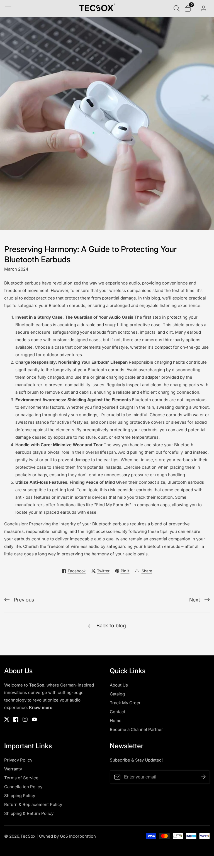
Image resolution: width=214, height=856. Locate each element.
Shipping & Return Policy (29, 813)
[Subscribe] (203, 777)
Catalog (117, 694)
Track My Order (125, 702)
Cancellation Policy (23, 786)
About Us (119, 685)
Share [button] (147, 570)
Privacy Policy (18, 760)
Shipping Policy (19, 795)
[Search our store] (178, 8)
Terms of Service (21, 777)
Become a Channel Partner (136, 729)
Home (115, 720)
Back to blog (111, 625)
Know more (40, 707)
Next (194, 600)
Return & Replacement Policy (33, 804)
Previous (24, 600)
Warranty (13, 769)
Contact (117, 711)
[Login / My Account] (204, 8)
